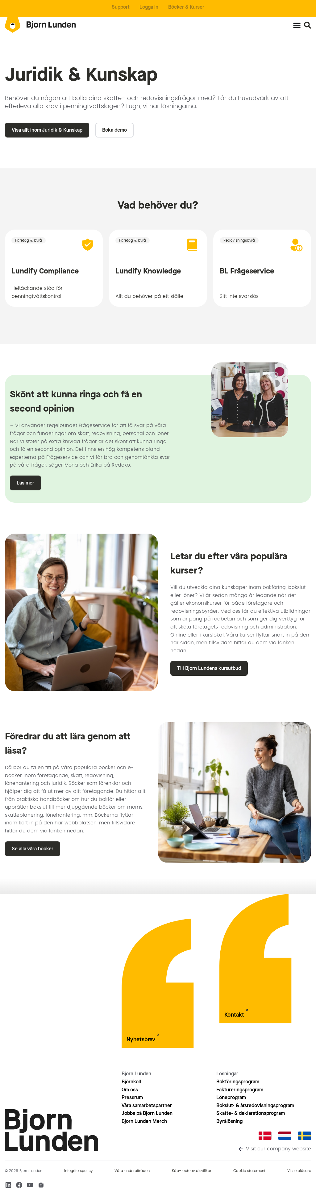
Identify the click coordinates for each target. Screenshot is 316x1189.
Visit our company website (278, 1148)
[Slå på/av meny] (297, 25)
